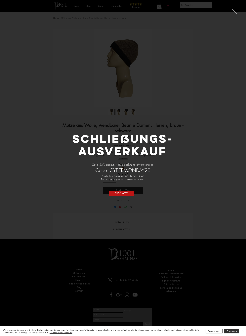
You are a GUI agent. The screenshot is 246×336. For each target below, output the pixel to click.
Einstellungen (214, 331)
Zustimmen (232, 331)
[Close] (242, 331)
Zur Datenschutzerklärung (61, 332)
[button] (234, 11)
